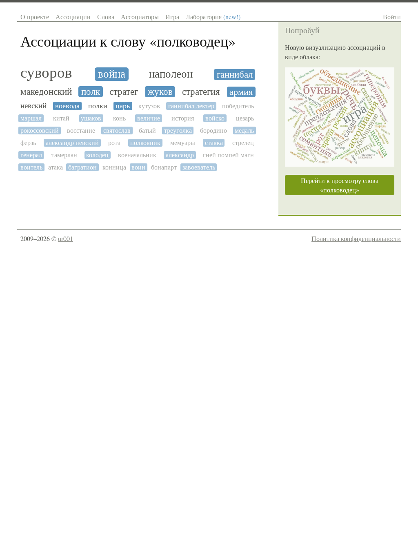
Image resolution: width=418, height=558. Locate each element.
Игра (172, 16)
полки (97, 106)
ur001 (65, 238)
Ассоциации (73, 16)
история (182, 118)
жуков (160, 91)
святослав (117, 130)
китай (61, 118)
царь (123, 106)
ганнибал (235, 74)
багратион (82, 167)
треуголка (178, 130)
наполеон (171, 74)
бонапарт (164, 167)
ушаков (91, 118)
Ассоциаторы (140, 16)
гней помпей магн (228, 155)
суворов (46, 73)
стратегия (201, 91)
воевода (67, 106)
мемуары (182, 143)
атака (55, 167)
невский (33, 105)
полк (90, 91)
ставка (214, 143)
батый (147, 130)
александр (180, 155)
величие (148, 118)
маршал (31, 118)
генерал (31, 155)
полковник (145, 143)
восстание (81, 130)
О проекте (34, 16)
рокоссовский (39, 130)
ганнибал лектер (191, 106)
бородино (213, 130)
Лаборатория (213, 16)
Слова (105, 16)
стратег (123, 91)
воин (138, 167)
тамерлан (64, 155)
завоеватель (198, 167)
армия (241, 92)
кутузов (149, 106)
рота (114, 143)
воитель (31, 167)
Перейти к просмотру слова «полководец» (339, 185)
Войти (392, 16)
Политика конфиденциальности (356, 238)
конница (114, 167)
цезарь (245, 118)
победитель (238, 106)
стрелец (243, 143)
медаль (244, 130)
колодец (97, 155)
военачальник (137, 155)
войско (215, 118)
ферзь (28, 143)
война (111, 74)
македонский (46, 91)
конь (119, 118)
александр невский (72, 143)
